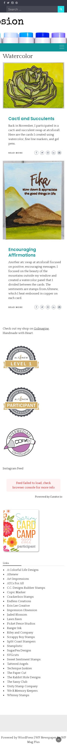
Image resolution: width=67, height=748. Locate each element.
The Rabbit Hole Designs (24, 677)
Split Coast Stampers (21, 641)
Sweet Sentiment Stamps (24, 659)
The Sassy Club (17, 681)
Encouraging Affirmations (22, 252)
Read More (15, 153)
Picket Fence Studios (21, 623)
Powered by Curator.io (48, 496)
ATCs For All (15, 583)
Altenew (12, 574)
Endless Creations (19, 601)
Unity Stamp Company (22, 686)
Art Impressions (18, 579)
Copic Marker (16, 592)
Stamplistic (15, 646)
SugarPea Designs (19, 650)
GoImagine (41, 328)
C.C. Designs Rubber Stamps (26, 587)
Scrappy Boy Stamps (21, 637)
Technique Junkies (19, 668)
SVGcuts (13, 655)
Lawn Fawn (14, 619)
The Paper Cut (16, 673)
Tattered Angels (17, 664)
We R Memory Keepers (22, 690)
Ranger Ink (14, 628)
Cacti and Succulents (31, 119)
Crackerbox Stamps (20, 596)
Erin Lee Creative (18, 605)
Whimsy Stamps (18, 695)
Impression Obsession (22, 610)
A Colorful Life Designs (23, 570)
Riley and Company (20, 632)
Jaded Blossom (17, 614)
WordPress (25, 737)
